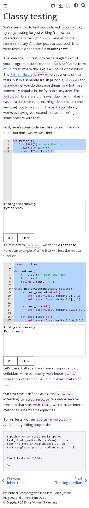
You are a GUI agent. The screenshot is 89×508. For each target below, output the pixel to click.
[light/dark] (76, 5)
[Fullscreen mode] (68, 6)
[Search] (83, 5)
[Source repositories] (53, 5)
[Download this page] (61, 5)
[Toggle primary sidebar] (5, 6)
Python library (21, 74)
